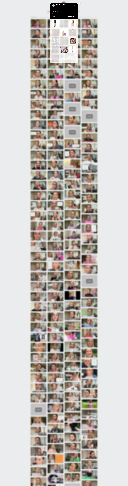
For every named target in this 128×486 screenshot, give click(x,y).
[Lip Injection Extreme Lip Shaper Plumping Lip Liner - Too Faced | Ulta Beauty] (55, 58)
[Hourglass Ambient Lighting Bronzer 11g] (72, 41)
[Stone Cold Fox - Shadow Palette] (64, 49)
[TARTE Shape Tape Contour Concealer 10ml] (64, 32)
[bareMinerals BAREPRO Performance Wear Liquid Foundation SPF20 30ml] (55, 23)
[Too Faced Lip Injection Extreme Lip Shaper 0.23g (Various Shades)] (72, 49)
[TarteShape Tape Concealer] (72, 32)
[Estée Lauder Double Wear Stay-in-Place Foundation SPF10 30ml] (72, 23)
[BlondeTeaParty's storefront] (80, 3)
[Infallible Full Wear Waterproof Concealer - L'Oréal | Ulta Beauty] (64, 41)
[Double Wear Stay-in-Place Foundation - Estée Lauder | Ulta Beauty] (55, 32)
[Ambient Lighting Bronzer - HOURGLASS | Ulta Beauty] (55, 49)
